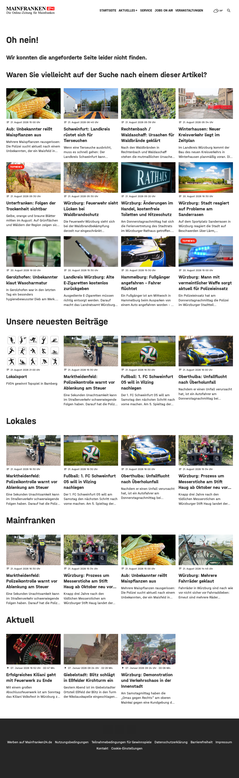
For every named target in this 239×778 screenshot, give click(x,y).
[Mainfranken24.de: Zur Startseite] (30, 10)
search (229, 10)
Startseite (108, 10)
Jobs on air (164, 10)
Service (146, 10)
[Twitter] (119, 729)
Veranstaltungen (189, 10)
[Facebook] (108, 729)
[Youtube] (131, 729)
